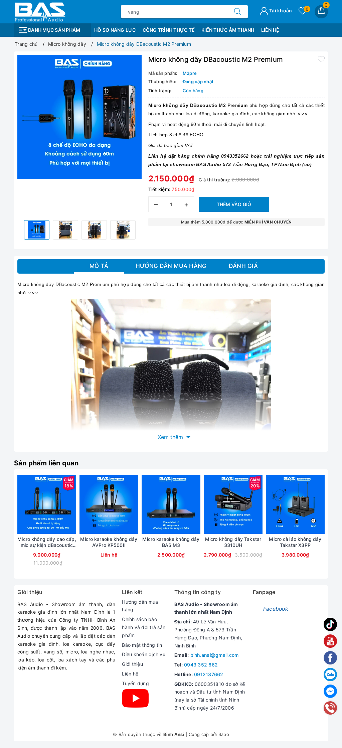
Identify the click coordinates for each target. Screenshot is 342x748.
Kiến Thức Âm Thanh (227, 30)
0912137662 (208, 674)
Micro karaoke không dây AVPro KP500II (108, 542)
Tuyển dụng (135, 683)
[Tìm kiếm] (237, 11)
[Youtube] (135, 698)
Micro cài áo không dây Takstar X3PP (295, 542)
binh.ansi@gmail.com (214, 655)
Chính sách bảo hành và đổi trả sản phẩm (143, 627)
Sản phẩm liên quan (46, 463)
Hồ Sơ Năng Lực (115, 30)
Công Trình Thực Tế (169, 30)
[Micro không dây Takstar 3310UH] (233, 504)
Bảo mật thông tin (142, 645)
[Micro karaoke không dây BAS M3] (171, 504)
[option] (79, 117)
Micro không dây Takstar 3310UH (233, 542)
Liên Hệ (270, 30)
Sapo (223, 734)
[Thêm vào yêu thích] (321, 59)
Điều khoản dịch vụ (143, 654)
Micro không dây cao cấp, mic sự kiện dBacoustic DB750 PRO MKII (46, 542)
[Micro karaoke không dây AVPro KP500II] (108, 504)
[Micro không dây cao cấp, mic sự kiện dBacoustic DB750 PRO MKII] (46, 504)
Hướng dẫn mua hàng (140, 606)
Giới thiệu (132, 664)
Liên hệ (130, 674)
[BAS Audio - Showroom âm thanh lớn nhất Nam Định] (39, 11)
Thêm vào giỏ (234, 204)
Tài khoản (280, 10)
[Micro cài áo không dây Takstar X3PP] (295, 504)
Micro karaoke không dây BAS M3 (170, 542)
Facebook (275, 609)
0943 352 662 (201, 664)
